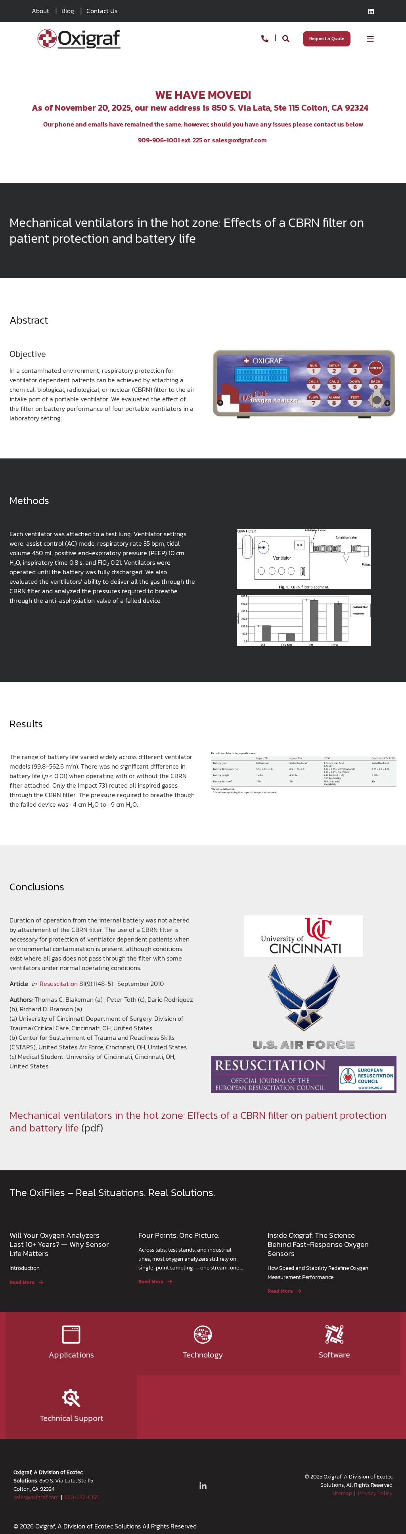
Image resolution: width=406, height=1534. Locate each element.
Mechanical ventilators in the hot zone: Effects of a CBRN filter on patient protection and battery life (198, 1121)
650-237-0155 (82, 1497)
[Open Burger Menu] (370, 39)
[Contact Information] (264, 38)
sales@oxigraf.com (239, 140)
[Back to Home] (79, 38)
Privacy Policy (375, 1493)
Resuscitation (59, 983)
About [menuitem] (40, 11)
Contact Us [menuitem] (101, 11)
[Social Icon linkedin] (371, 11)
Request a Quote (326, 38)
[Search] (286, 38)
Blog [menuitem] (67, 11)
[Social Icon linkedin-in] (203, 1486)
